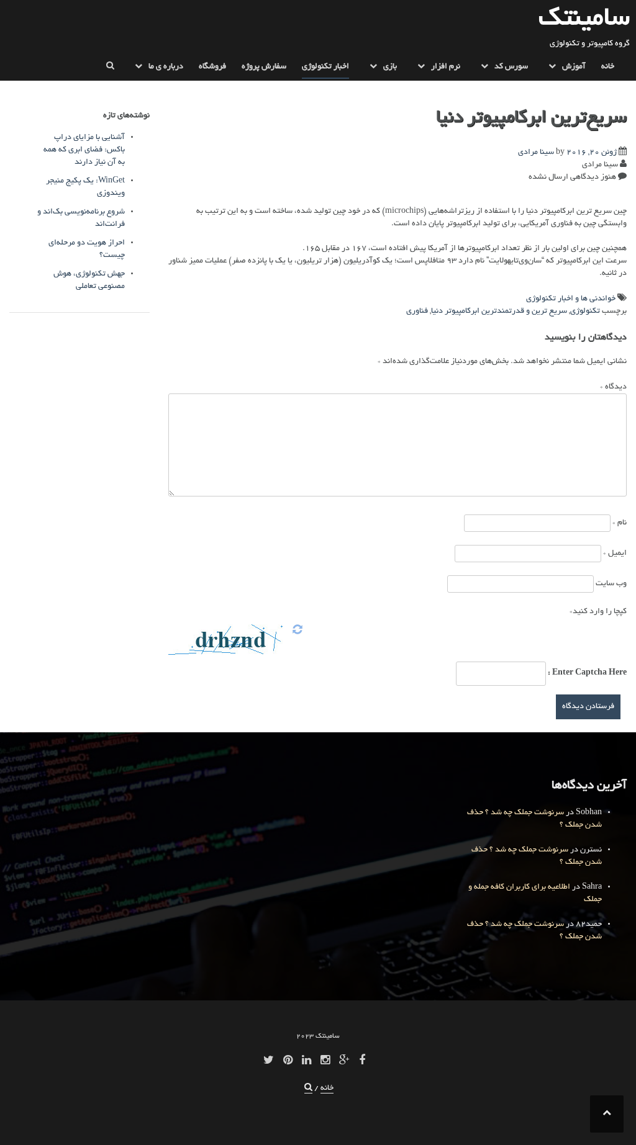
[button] (110, 69)
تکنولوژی (585, 311)
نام (619, 523)
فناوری (417, 311)
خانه (607, 67)
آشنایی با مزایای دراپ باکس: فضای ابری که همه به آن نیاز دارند (84, 150)
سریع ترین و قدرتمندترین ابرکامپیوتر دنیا (499, 311)
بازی (390, 67)
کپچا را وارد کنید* (598, 612)
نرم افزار (445, 67)
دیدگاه (613, 387)
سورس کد (511, 67)
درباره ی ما (165, 67)
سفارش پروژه (264, 67)
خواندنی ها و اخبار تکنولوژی (571, 299)
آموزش (574, 67)
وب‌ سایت (611, 584)
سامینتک (584, 20)
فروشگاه (212, 67)
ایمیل (615, 553)
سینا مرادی (536, 152)
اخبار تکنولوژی (325, 67)
